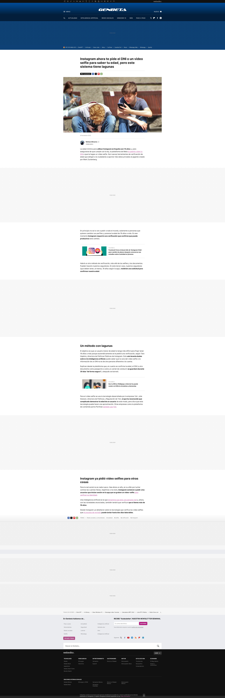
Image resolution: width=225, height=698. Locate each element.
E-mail (101, 74)
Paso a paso (67, 624)
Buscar (158, 646)
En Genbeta (112, 247)
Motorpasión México (124, 682)
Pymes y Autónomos (153, 664)
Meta (103, 47)
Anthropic (88, 47)
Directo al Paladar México (112, 682)
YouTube (109, 47)
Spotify (150, 47)
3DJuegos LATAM (83, 682)
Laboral (83, 630)
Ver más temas (69, 638)
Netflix (66, 634)
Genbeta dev (101, 627)
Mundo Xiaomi (68, 671)
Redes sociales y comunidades (96, 517)
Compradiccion (140, 666)
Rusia (125, 47)
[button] (92, 142)
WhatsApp (84, 634)
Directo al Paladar (112, 661)
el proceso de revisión (92, 513)
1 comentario (86, 74)
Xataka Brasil (67, 684)
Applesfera (67, 666)
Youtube (128, 637)
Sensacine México (98, 682)
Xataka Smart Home (69, 668)
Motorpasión (124, 661)
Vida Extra (81, 663)
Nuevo (156, 11)
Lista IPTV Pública (142, 612)
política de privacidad (137, 627)
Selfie (117, 517)
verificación (125, 517)
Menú (68, 11)
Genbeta (113, 9)
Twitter (151, 18)
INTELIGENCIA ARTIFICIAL (89, 18)
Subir (156, 653)
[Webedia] (68, 652)
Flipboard (154, 18)
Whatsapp (143, 47)
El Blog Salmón (154, 661)
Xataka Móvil (67, 663)
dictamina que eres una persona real (122, 500)
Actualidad (109, 517)
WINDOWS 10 (121, 18)
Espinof (95, 663)
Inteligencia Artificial (103, 634)
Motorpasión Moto (126, 663)
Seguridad (84, 627)
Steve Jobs (96, 47)
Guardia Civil (118, 47)
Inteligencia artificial (103, 624)
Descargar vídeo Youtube (112, 612)
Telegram (161, 18)
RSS (135, 637)
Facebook (157, 18)
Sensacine (95, 661)
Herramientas (67, 627)
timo (99, 630)
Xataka (65, 661)
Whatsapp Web (133, 47)
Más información (125, 696)
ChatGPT (80, 47)
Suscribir (143, 623)
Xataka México (68, 682)
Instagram (135, 517)
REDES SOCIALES (108, 18)
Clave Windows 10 (97, 612)
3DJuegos (81, 661)
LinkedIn (143, 637)
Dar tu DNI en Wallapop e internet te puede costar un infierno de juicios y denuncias (123, 385)
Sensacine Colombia (95, 685)
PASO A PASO (140, 18)
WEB (131, 18)
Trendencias (139, 661)
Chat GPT (79, 612)
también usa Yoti (109, 407)
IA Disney (87, 612)
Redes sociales (68, 630)
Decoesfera (139, 663)
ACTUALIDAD (72, 18)
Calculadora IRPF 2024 (128, 612)
